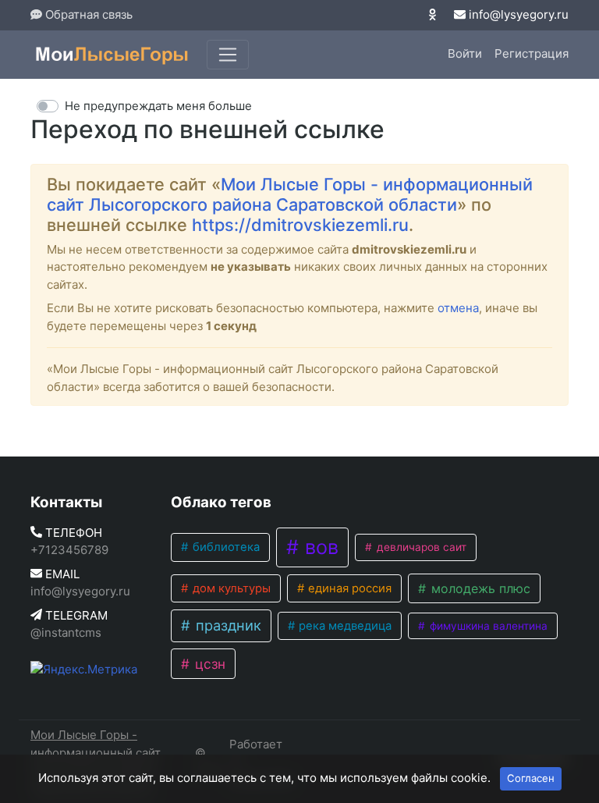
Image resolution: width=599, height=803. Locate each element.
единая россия (348, 588)
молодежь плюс (478, 588)
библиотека (225, 547)
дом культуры (230, 588)
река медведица (344, 626)
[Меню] (228, 54)
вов (319, 547)
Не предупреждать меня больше (158, 105)
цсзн (208, 664)
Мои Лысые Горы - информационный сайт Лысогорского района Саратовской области (290, 194)
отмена (458, 307)
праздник (226, 625)
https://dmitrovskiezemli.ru (300, 225)
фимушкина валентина (487, 626)
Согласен (531, 778)
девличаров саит (420, 547)
